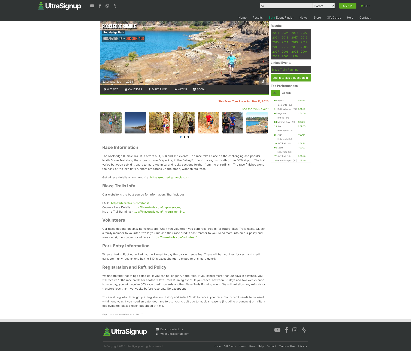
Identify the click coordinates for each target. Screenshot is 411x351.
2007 (275, 51)
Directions (159, 89)
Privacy (302, 346)
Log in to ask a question (289, 77)
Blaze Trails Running (285, 69)
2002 (285, 56)
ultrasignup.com (178, 333)
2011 (275, 47)
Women (286, 92)
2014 (285, 42)
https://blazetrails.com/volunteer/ (174, 237)
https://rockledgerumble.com (169, 177)
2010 (285, 47)
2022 (304, 32)
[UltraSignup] (59, 5)
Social (201, 89)
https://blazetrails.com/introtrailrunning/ (158, 211)
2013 (294, 42)
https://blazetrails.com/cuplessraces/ (157, 207)
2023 (294, 32)
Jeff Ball (281, 143)
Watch (182, 89)
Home (242, 17)
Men (275, 93)
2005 (294, 51)
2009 (294, 47)
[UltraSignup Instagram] (108, 5)
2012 (304, 42)
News (303, 17)
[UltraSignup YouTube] (92, 5)
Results (258, 17)
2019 (285, 37)
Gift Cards (334, 17)
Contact (365, 17)
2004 (304, 51)
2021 (275, 37)
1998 (294, 56)
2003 (275, 56)
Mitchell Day (283, 122)
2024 (285, 32)
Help (350, 17)
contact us (176, 329)
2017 (294, 37)
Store (317, 17)
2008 (304, 47)
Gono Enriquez (284, 160)
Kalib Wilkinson (284, 109)
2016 (304, 37)
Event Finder (281, 17)
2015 (275, 42)
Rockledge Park (113, 32)
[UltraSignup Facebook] (100, 5)
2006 (285, 51)
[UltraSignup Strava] (115, 5)
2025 (275, 32)
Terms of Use (287, 346)
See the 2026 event (255, 109)
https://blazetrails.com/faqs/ (130, 203)
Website (112, 89)
